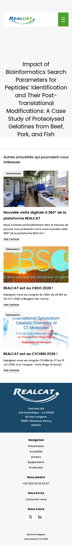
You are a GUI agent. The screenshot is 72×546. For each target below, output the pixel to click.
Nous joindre (36, 477)
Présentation (36, 446)
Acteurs (36, 457)
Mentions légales (36, 534)
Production (36, 467)
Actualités (36, 451)
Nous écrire (36, 493)
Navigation (36, 440)
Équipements (36, 462)
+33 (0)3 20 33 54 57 (36, 483)
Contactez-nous (36, 499)
